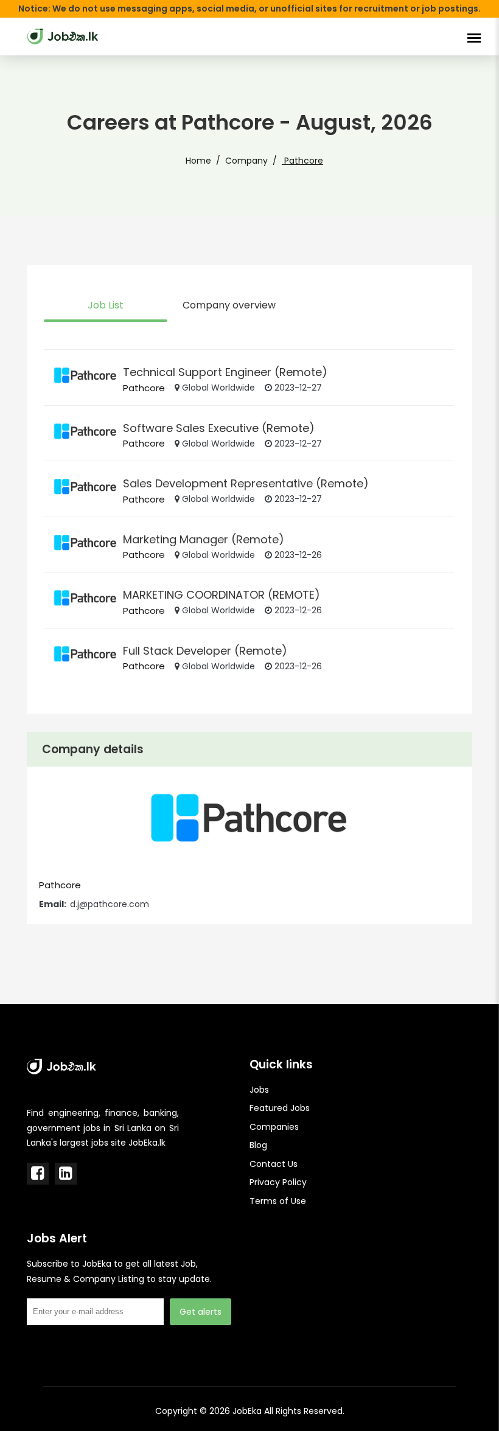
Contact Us (274, 1164)
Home (198, 161)
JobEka (247, 1411)
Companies (274, 1127)
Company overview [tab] (229, 305)
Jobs (259, 1090)
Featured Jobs (280, 1108)
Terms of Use (278, 1201)
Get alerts (201, 1312)
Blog (258, 1145)
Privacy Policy (278, 1182)
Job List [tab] (106, 305)
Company (246, 161)
